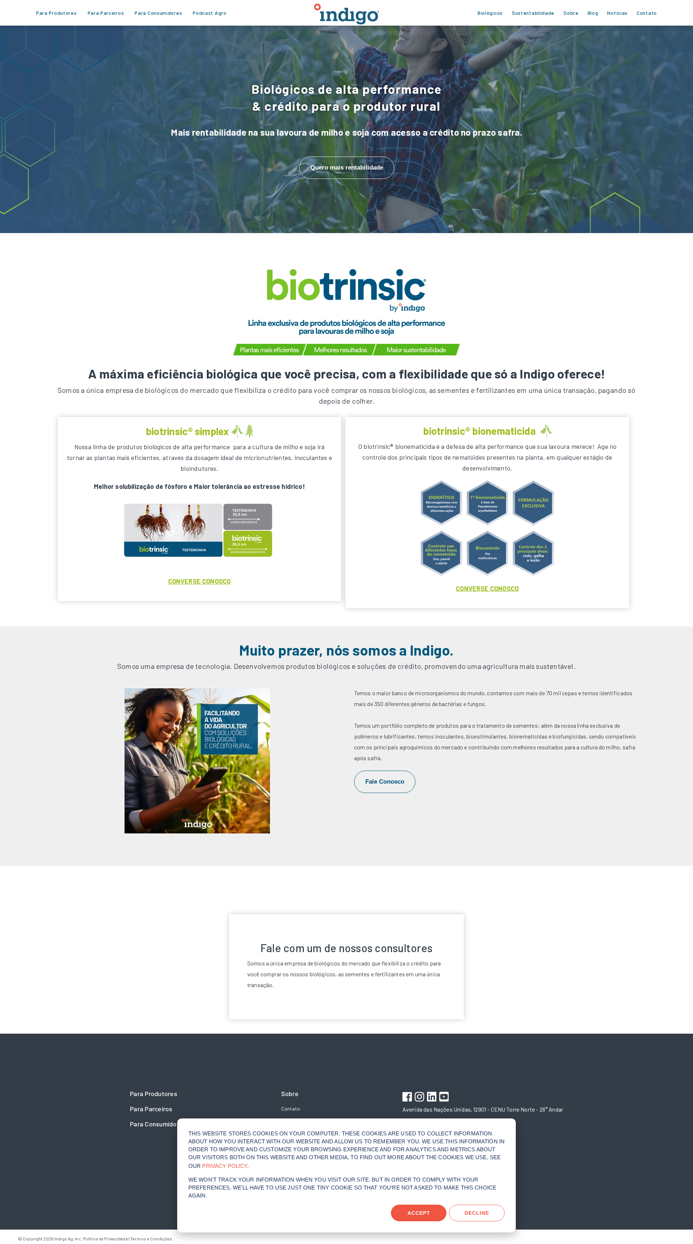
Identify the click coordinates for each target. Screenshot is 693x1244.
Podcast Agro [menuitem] (209, 13)
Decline (477, 1213)
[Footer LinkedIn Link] (432, 1097)
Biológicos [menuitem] (490, 13)
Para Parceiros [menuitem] (106, 13)
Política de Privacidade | (106, 1238)
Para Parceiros (151, 1109)
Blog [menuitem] (593, 13)
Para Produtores (153, 1094)
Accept (418, 1213)
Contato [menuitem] (647, 13)
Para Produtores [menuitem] (56, 13)
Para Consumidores (158, 1124)
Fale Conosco (384, 781)
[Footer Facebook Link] (408, 1097)
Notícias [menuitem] (617, 13)
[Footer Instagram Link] (420, 1097)
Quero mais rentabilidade (346, 167)
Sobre (289, 1094)
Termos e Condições (151, 1238)
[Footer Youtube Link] (444, 1097)
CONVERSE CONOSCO (199, 581)
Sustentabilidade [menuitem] (533, 13)
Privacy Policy (224, 1166)
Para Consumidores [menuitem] (158, 13)
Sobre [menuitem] (571, 13)
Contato (290, 1108)
